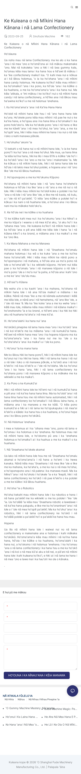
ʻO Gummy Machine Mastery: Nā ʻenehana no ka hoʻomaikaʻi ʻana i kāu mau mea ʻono (31, 708)
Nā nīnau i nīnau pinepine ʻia (44, 699)
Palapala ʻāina (56, 767)
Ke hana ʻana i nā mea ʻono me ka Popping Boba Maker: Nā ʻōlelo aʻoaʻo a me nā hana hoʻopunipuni (22, 724)
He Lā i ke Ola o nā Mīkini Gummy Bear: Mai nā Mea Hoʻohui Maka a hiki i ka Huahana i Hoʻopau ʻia (61, 724)
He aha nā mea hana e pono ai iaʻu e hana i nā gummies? (61, 716)
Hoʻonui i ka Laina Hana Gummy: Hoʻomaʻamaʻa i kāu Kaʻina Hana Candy (22, 716)
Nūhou (21, 699)
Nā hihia (9, 699)
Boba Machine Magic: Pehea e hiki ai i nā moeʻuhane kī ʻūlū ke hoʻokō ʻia (61, 708)
